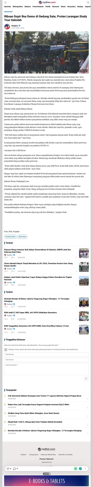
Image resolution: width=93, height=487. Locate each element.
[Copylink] (80, 468)
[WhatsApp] (75, 468)
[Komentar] (14, 468)
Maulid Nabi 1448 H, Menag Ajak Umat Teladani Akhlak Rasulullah (35, 422)
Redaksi (15, 26)
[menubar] (5, 2)
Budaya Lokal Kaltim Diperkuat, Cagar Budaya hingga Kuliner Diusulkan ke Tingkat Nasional (38, 278)
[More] (76, 257)
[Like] (7, 468)
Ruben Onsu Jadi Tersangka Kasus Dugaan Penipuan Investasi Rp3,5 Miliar (38, 404)
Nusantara (8, 12)
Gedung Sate (11, 236)
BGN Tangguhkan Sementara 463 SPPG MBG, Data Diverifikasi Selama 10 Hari (36, 326)
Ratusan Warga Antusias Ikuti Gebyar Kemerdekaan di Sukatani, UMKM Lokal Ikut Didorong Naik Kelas (37, 250)
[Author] (7, 26)
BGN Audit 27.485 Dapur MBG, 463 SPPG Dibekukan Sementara (30, 312)
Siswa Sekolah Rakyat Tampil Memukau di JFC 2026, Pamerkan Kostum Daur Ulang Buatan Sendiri (38, 264)
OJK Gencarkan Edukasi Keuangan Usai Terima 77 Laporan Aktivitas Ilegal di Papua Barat (44, 396)
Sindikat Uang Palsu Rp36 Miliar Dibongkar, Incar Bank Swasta (33, 413)
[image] (84, 253)
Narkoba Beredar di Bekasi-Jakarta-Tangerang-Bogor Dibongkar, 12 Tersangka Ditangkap (36, 300)
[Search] (88, 2)
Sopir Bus (22, 236)
